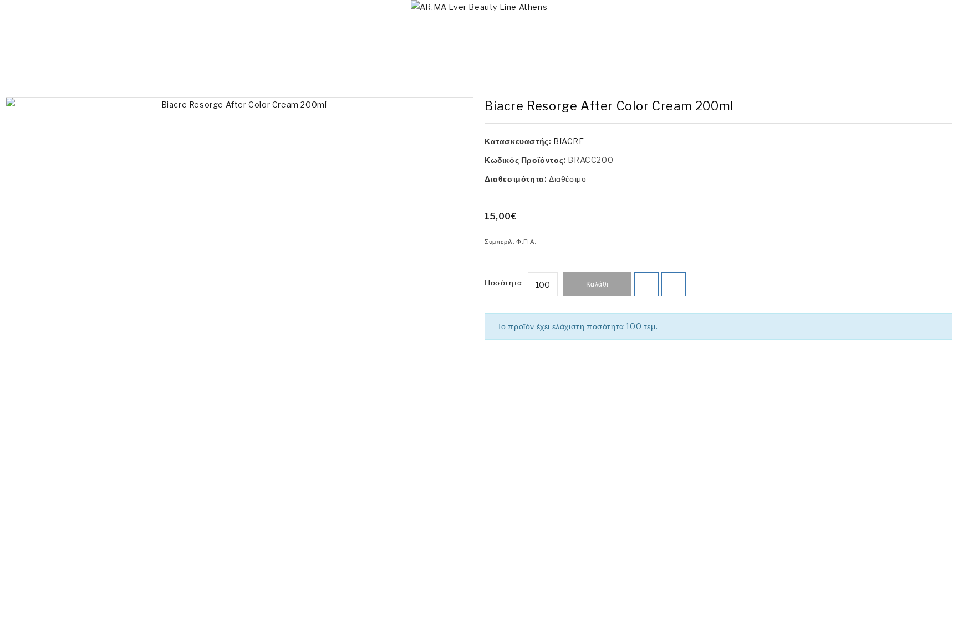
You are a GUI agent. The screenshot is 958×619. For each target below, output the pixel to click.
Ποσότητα (503, 282)
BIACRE (568, 141)
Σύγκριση (673, 284)
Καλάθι (597, 284)
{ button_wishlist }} (646, 284)
